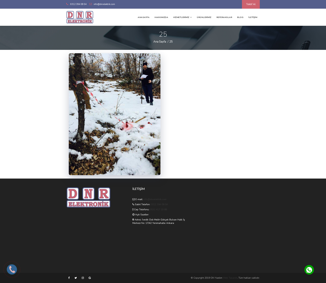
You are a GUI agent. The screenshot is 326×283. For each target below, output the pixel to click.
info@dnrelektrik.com (104, 4)
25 (171, 42)
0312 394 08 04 (78, 4)
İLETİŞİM (252, 17)
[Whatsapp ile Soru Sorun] (309, 269)
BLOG (240, 17)
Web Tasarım (230, 277)
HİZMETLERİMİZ (181, 17)
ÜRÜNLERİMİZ (204, 17)
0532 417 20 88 (158, 209)
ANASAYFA (143, 17)
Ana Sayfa (159, 42)
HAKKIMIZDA (161, 17)
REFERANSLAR (224, 17)
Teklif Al (251, 4)
